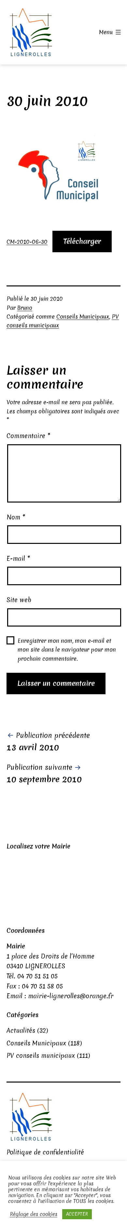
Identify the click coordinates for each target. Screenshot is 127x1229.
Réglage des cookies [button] (33, 1214)
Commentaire (28, 436)
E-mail (18, 558)
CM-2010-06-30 (27, 241)
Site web (19, 600)
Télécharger (82, 241)
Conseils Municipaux (82, 316)
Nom (16, 517)
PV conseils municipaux (41, 1055)
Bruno (24, 307)
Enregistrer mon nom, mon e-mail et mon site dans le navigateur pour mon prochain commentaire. (67, 649)
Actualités (21, 1030)
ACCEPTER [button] (77, 1214)
